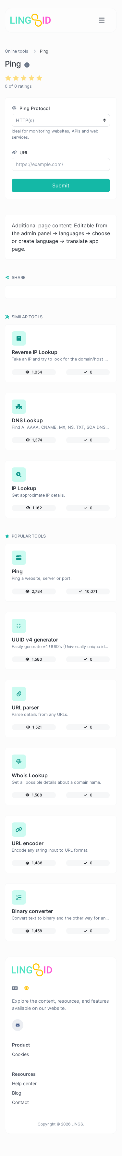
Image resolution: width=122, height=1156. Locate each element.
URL (23, 152)
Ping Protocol (34, 108)
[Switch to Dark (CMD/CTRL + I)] (26, 988)
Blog (16, 1093)
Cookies (20, 1054)
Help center (24, 1083)
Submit (60, 185)
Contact (20, 1102)
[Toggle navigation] (101, 20)
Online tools (16, 51)
